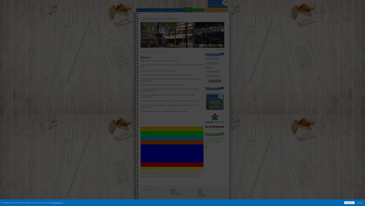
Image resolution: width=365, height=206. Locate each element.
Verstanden (349, 203)
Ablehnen (360, 203)
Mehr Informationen (57, 203)
